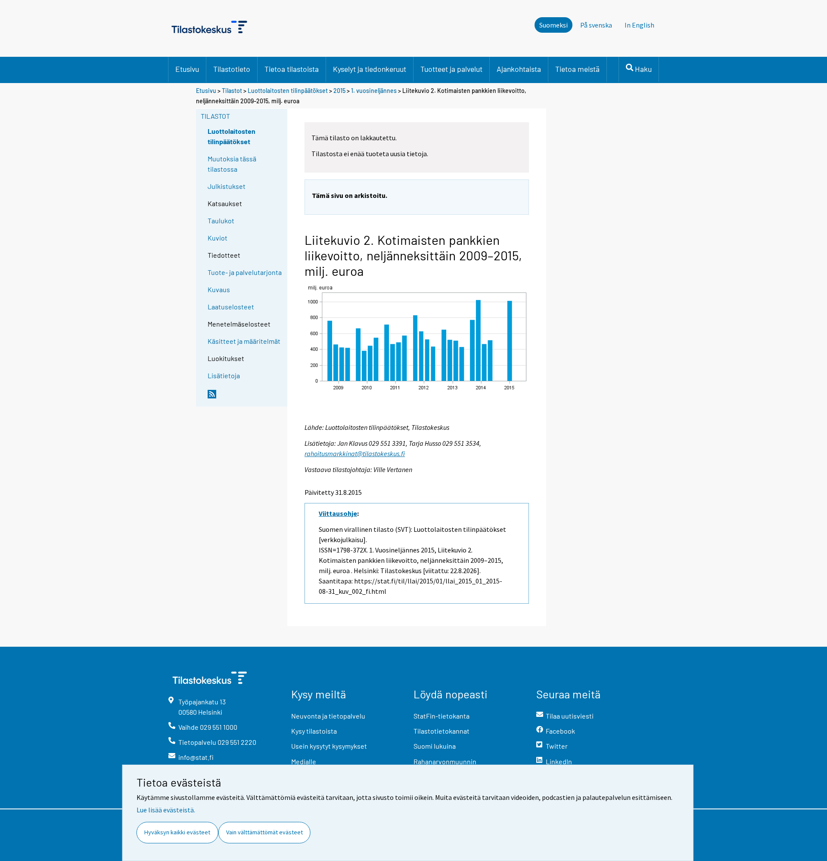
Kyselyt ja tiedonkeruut (369, 69)
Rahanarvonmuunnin (445, 761)
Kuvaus (219, 289)
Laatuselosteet (231, 306)
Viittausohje (338, 513)
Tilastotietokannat (441, 731)
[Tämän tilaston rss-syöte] (245, 397)
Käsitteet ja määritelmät (244, 341)
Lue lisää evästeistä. (166, 809)
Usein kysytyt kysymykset (329, 746)
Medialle (303, 761)
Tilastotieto (231, 69)
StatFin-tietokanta (441, 716)
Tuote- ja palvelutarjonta (245, 272)
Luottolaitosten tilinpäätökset (288, 90)
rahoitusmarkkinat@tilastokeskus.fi (355, 453)
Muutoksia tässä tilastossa (232, 163)
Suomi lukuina (435, 746)
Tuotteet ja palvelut (451, 69)
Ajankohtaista (519, 69)
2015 (339, 90)
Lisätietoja (224, 375)
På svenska (596, 25)
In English (639, 25)
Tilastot (232, 90)
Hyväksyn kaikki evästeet (177, 832)
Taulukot (221, 220)
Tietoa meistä (577, 69)
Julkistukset (227, 186)
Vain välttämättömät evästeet (264, 832)
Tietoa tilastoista (291, 69)
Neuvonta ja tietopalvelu (328, 716)
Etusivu (187, 69)
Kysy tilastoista (314, 731)
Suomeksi (553, 25)
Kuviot (217, 238)
